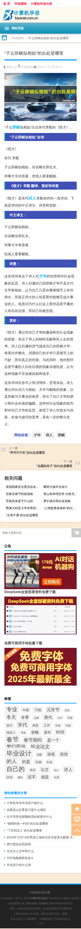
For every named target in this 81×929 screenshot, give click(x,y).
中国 (25, 710)
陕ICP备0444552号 (61, 903)
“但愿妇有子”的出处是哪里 (54, 466)
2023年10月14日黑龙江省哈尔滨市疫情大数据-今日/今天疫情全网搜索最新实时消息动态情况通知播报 (42, 837)
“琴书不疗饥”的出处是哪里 (27, 452)
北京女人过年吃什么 (20, 851)
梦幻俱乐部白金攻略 (57, 501)
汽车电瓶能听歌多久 (20, 858)
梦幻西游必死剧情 (19, 844)
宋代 (22, 724)
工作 (47, 725)
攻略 (35, 732)
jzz (15, 67)
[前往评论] (76, 819)
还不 (32, 776)
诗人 (32, 198)
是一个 (53, 740)
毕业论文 (40, 746)
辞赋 (16, 127)
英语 (32, 770)
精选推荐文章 (16, 903)
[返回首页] (76, 808)
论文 (45, 769)
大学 (59, 717)
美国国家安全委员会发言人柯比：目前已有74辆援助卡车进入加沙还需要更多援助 (24, 486)
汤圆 (39, 754)
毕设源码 (20, 3)
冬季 (25, 717)
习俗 (37, 709)
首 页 (6, 3)
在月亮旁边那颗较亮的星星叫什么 (29, 816)
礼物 (38, 762)
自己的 (15, 768)
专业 (11, 709)
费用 (20, 777)
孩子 (9, 725)
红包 (49, 762)
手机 (23, 732)
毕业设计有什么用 (19, 865)
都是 (45, 776)
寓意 (35, 725)
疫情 (64, 754)
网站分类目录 (71, 898)
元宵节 (53, 709)
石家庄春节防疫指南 (19, 494)
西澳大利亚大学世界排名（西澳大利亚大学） (24, 508)
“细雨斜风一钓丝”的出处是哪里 (27, 823)
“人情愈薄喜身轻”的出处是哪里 (61, 508)
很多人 (11, 732)
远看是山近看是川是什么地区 (26, 809)
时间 (60, 732)
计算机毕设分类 (41, 3)
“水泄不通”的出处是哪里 (22, 515)
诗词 (9, 777)
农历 (67, 710)
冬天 (11, 716)
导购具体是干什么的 (19, 501)
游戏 (51, 754)
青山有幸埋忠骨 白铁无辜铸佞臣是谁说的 (61, 494)
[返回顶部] (76, 830)
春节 (12, 739)
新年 (47, 732)
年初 (57, 725)
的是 (26, 761)
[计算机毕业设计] (40, 15)
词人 (56, 770)
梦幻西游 (15, 746)
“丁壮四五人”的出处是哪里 (24, 830)
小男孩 (40, 923)
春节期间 (33, 739)
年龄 (68, 725)
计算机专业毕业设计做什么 (25, 803)
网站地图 (31, 903)
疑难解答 (44, 903)
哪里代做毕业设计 (55, 486)
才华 (43, 276)
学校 (70, 717)
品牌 (36, 717)
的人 (11, 761)
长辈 (56, 777)
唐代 (48, 717)
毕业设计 (19, 752)
